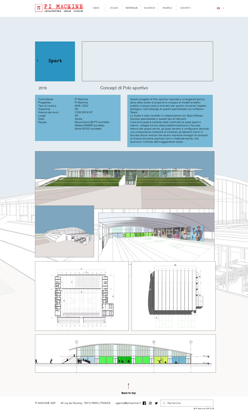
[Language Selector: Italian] (220, 8)
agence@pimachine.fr (128, 403)
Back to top (128, 393)
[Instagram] (150, 403)
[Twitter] (156, 403)
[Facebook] (144, 403)
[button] (114, 8)
